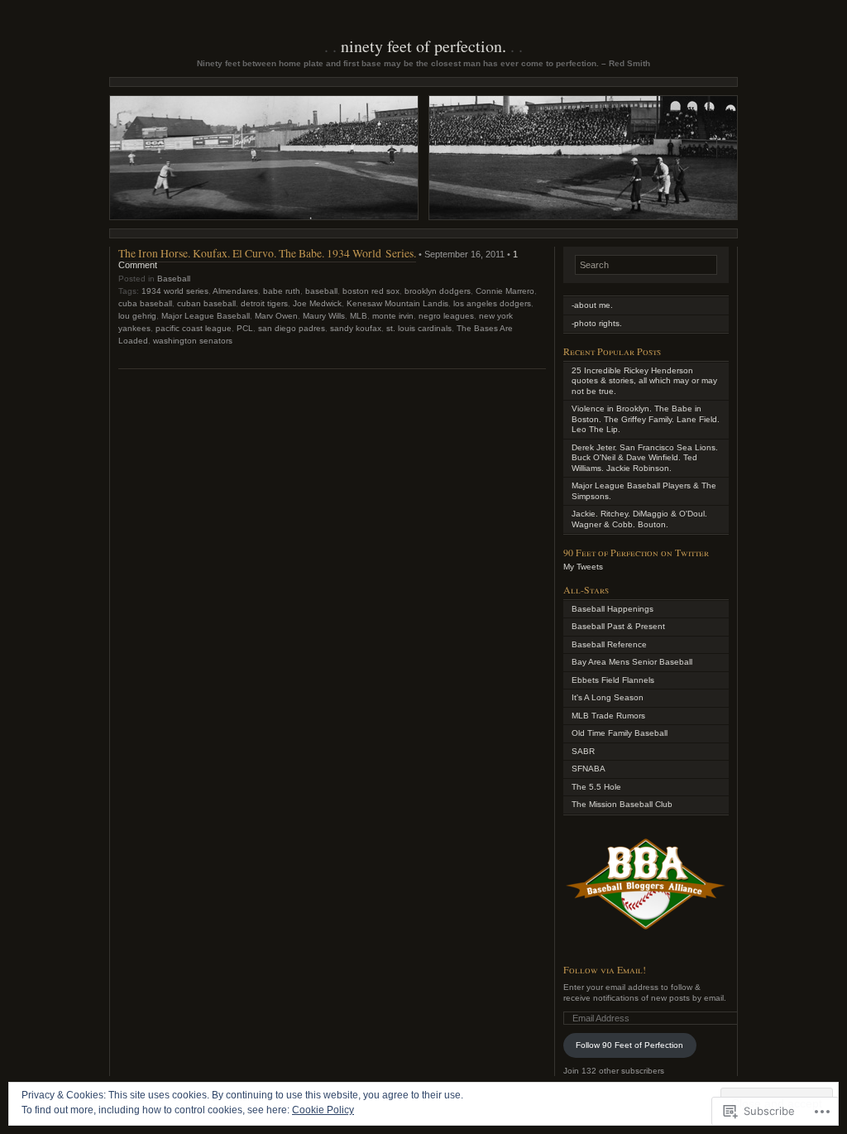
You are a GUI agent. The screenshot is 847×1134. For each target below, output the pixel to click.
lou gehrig (137, 315)
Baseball (173, 278)
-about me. (592, 305)
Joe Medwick (317, 303)
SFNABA (588, 768)
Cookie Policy (323, 1110)
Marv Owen (276, 315)
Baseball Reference (609, 644)
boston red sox (371, 291)
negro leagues (446, 315)
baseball (321, 291)
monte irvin (393, 315)
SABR (583, 751)
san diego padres (291, 328)
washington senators (192, 340)
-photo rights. (597, 323)
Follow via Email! (604, 969)
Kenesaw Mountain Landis (397, 303)
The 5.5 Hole (596, 786)
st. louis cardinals (419, 328)
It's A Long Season (608, 697)
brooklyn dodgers (437, 291)
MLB (358, 315)
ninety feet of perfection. (423, 46)
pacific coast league (194, 328)
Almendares (235, 291)
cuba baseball (145, 303)
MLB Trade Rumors (608, 715)
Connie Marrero (505, 291)
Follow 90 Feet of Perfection (629, 1045)
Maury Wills (324, 315)
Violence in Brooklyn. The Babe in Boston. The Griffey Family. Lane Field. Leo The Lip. (646, 419)
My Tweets (583, 566)
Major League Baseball (205, 315)
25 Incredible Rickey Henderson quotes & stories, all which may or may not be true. (644, 381)
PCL (245, 328)
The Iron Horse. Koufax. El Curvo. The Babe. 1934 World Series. (267, 253)
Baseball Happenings (612, 608)
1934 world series (174, 291)
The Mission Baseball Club (622, 804)
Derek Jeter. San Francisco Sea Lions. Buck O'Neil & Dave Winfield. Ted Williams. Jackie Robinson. (645, 458)
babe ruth (281, 291)
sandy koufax (355, 328)
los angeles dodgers (492, 303)
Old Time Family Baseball (620, 733)
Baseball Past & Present (618, 626)
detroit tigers (264, 303)
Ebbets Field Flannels (613, 680)
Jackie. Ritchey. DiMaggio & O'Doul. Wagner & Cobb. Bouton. (639, 519)
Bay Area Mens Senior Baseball (632, 661)
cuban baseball (206, 303)
